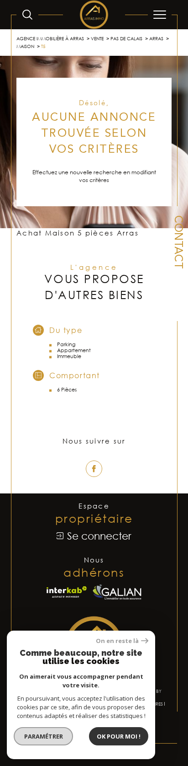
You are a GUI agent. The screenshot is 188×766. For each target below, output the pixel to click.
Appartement (74, 350)
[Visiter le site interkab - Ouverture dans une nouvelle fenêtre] (67, 592)
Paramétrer (43, 736)
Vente (97, 38)
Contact (177, 242)
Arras (156, 38)
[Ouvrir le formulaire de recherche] (27, 14)
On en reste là (117, 640)
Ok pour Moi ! (119, 736)
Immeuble (69, 356)
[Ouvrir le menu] (160, 14)
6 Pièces (67, 389)
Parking (66, 344)
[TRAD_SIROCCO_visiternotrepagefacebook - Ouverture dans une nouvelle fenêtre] (94, 469)
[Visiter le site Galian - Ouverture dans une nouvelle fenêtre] (117, 592)
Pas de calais (126, 38)
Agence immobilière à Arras (50, 38)
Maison (25, 46)
